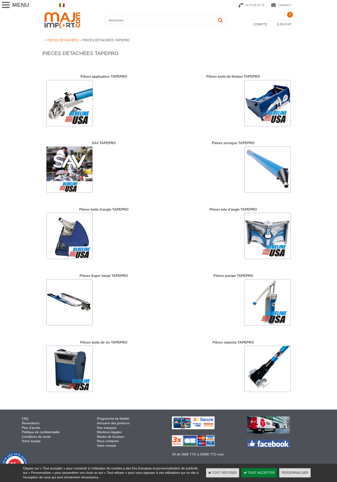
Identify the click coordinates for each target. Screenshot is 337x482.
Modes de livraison (110, 436)
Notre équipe (31, 441)
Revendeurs (30, 423)
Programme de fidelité (113, 418)
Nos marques (106, 428)
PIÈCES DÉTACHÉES (62, 40)
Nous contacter (108, 441)
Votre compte (106, 445)
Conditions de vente (36, 436)
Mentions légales (109, 432)
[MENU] (5, 5)
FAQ (25, 418)
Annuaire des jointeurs (113, 423)
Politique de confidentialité (41, 432)
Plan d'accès (31, 428)
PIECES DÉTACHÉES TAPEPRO (106, 40)
